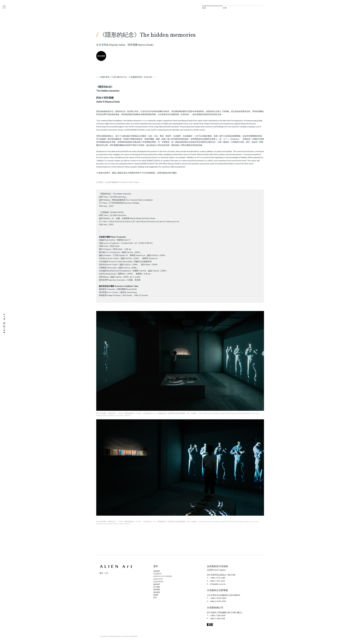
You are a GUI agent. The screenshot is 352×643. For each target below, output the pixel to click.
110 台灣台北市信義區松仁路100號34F (223, 595)
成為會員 (156, 592)
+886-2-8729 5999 (218, 601)
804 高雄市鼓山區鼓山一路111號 (221, 575)
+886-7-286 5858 (217, 615)
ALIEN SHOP (158, 579)
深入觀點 (156, 587)
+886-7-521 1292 (217, 581)
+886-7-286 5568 (217, 618)
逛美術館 (156, 571)
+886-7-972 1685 (217, 578)
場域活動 (156, 589)
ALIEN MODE (158, 581)
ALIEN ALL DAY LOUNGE (162, 576)
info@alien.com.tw (218, 584)
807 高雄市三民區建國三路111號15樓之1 (224, 612)
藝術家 (155, 595)
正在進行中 (157, 573)
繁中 (101, 573)
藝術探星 (156, 584)
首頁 (155, 597)
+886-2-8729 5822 (218, 598)
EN (107, 573)
